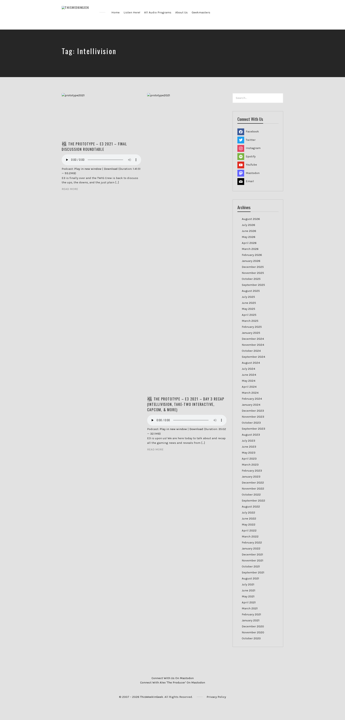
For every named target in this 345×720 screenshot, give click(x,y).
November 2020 (253, 632)
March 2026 (250, 249)
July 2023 (248, 440)
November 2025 (253, 273)
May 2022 (248, 524)
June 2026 (249, 231)
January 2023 (251, 476)
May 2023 (248, 452)
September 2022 (253, 500)
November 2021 (252, 560)
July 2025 (248, 297)
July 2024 (248, 368)
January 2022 (251, 548)
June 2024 (249, 374)
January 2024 (251, 404)
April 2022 (249, 530)
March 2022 (250, 536)
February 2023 (252, 470)
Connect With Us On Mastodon (173, 678)
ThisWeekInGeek (151, 697)
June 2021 (248, 590)
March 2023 (250, 464)
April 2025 (249, 315)
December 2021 (252, 554)
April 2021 (249, 602)
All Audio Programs (157, 12)
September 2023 (253, 428)
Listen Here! (132, 12)
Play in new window (87, 169)
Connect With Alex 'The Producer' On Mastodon (172, 682)
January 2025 (251, 333)
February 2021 (251, 614)
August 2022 (251, 506)
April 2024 (249, 386)
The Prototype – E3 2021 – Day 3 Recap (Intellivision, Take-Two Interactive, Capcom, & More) (186, 404)
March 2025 (250, 321)
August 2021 (250, 578)
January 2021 (251, 620)
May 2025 (248, 309)
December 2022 (253, 482)
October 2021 (251, 566)
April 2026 (249, 243)
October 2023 (251, 422)
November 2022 (253, 488)
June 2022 (249, 518)
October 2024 (251, 351)
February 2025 (252, 327)
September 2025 (253, 285)
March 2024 (250, 392)
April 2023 (249, 458)
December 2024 (253, 339)
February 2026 (252, 255)
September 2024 (253, 357)
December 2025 (253, 267)
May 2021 (248, 596)
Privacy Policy (216, 697)
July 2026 (248, 225)
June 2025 (249, 303)
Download (111, 169)
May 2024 (248, 380)
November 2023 (253, 416)
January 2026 (251, 261)
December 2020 (253, 626)
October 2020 (251, 638)
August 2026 (251, 219)
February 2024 (252, 398)
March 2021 (250, 608)
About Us (181, 12)
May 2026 (248, 237)
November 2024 (253, 345)
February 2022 (252, 542)
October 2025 (251, 279)
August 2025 (251, 291)
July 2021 (248, 584)
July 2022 (248, 512)
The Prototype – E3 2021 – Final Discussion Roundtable (94, 146)
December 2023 (253, 410)
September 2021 (253, 572)
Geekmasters (201, 12)
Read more (70, 189)
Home (115, 12)
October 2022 (251, 494)
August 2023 (251, 434)
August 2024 (251, 362)
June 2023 (249, 446)
